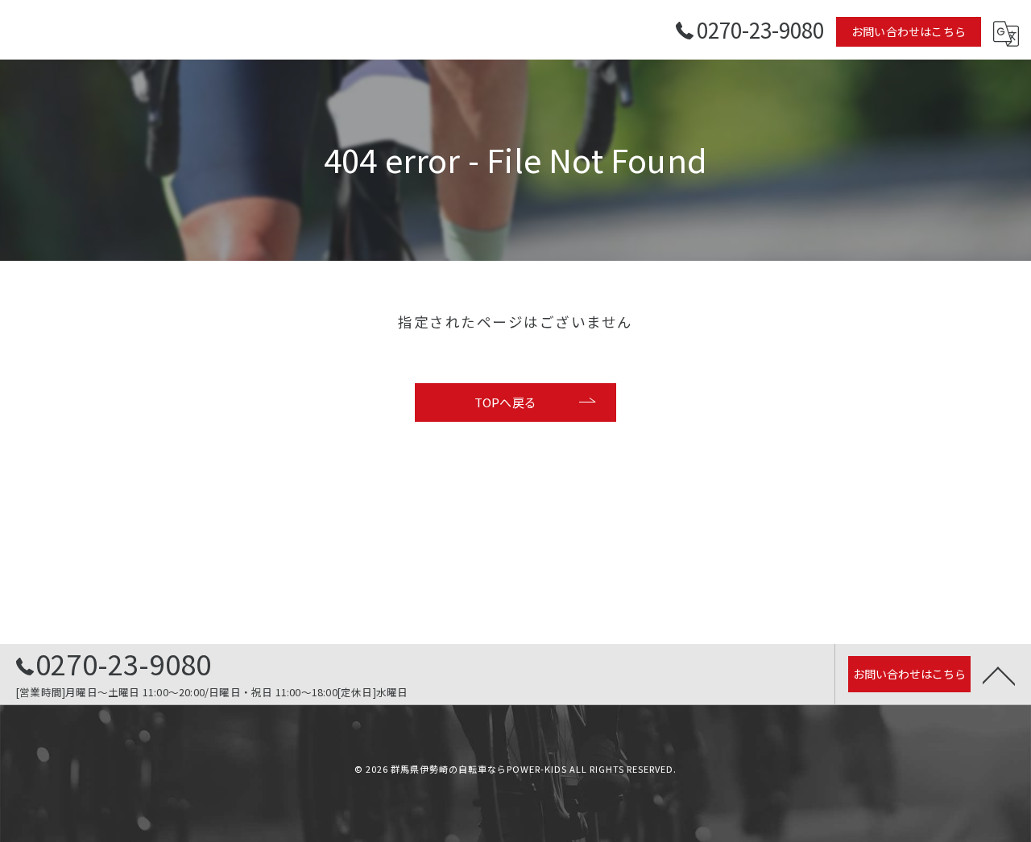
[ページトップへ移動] (999, 674)
